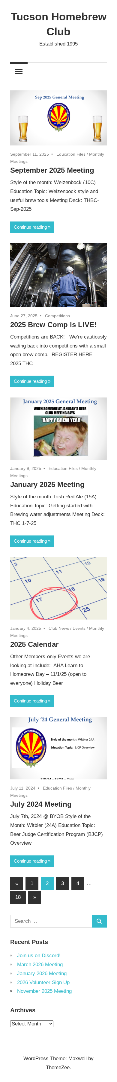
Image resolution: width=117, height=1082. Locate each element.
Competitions (57, 315)
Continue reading (30, 227)
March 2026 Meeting (40, 964)
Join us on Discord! (39, 955)
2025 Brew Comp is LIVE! (53, 325)
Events (79, 628)
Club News (59, 628)
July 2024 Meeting (41, 804)
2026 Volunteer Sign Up (43, 982)
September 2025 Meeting (52, 170)
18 (18, 897)
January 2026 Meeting (42, 973)
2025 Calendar (34, 644)
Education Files (71, 154)
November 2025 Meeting (44, 991)
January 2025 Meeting (47, 484)
